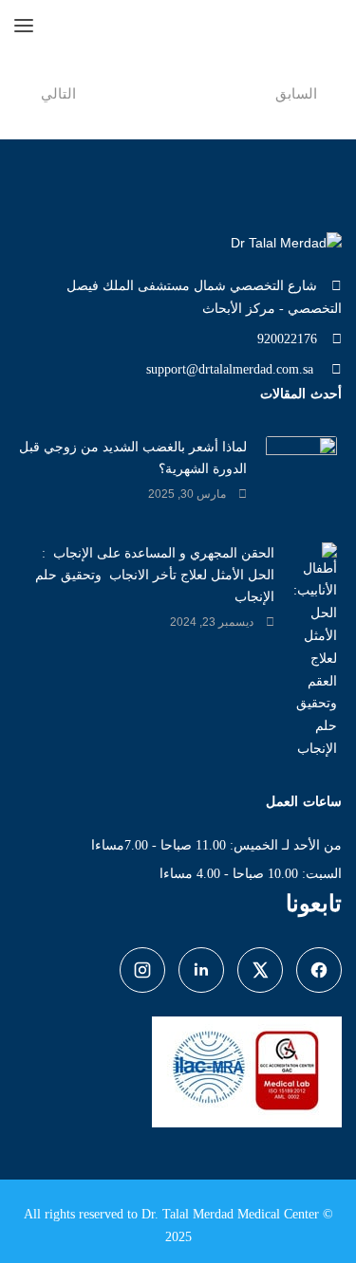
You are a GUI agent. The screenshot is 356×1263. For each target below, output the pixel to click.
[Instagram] (142, 970)
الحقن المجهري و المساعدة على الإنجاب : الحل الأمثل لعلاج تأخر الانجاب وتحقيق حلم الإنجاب (154, 575)
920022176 (287, 339)
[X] (260, 970)
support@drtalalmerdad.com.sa (231, 369)
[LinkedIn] (201, 970)
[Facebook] (319, 970)
